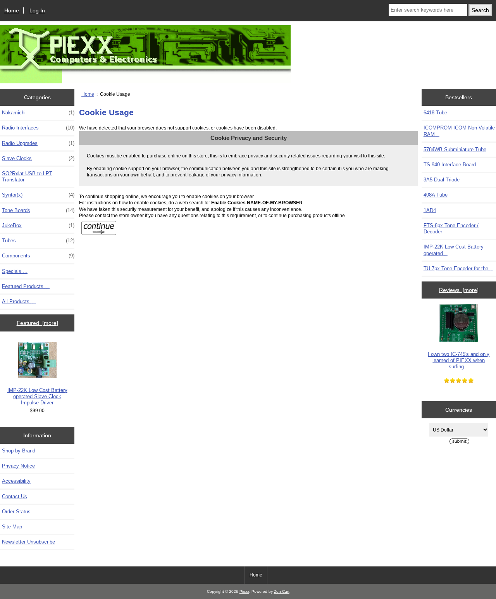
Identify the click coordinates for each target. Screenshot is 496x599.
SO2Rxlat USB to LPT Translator (27, 177)
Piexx (244, 591)
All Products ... (19, 301)
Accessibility (16, 481)
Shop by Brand (18, 451)
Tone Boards (38, 210)
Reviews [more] (459, 290)
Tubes (38, 240)
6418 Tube (435, 113)
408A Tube (436, 195)
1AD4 (430, 210)
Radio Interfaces (38, 128)
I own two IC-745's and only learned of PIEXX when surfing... (458, 360)
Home (11, 10)
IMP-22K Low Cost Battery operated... (454, 250)
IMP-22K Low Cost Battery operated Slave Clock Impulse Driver (37, 396)
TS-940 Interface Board (450, 164)
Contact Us (14, 496)
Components (38, 256)
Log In (37, 10)
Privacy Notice (18, 466)
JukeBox (38, 225)
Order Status (16, 511)
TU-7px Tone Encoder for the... (458, 268)
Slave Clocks (38, 158)
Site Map (12, 527)
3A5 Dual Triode (442, 180)
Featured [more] (37, 323)
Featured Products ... (26, 286)
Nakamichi (38, 113)
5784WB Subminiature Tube (455, 149)
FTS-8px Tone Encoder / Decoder (451, 229)
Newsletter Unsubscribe (28, 542)
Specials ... (15, 271)
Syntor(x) (38, 195)
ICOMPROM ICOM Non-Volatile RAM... (459, 131)
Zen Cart (281, 591)
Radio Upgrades (38, 143)
